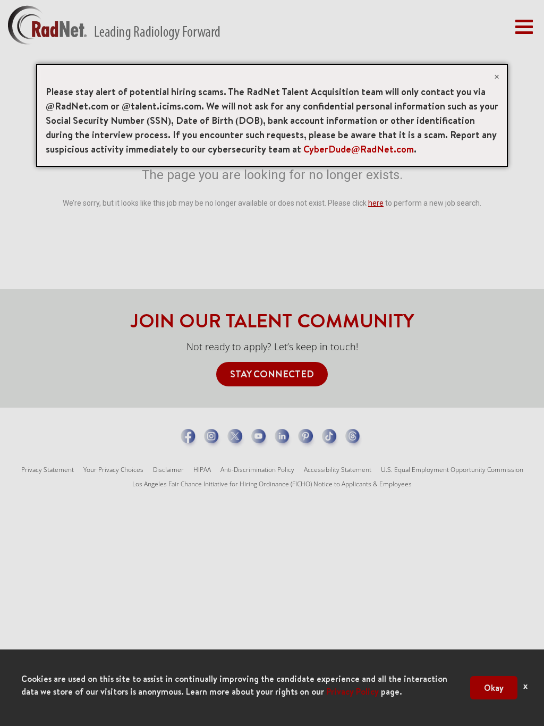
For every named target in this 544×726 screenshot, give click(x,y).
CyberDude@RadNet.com (358, 149)
